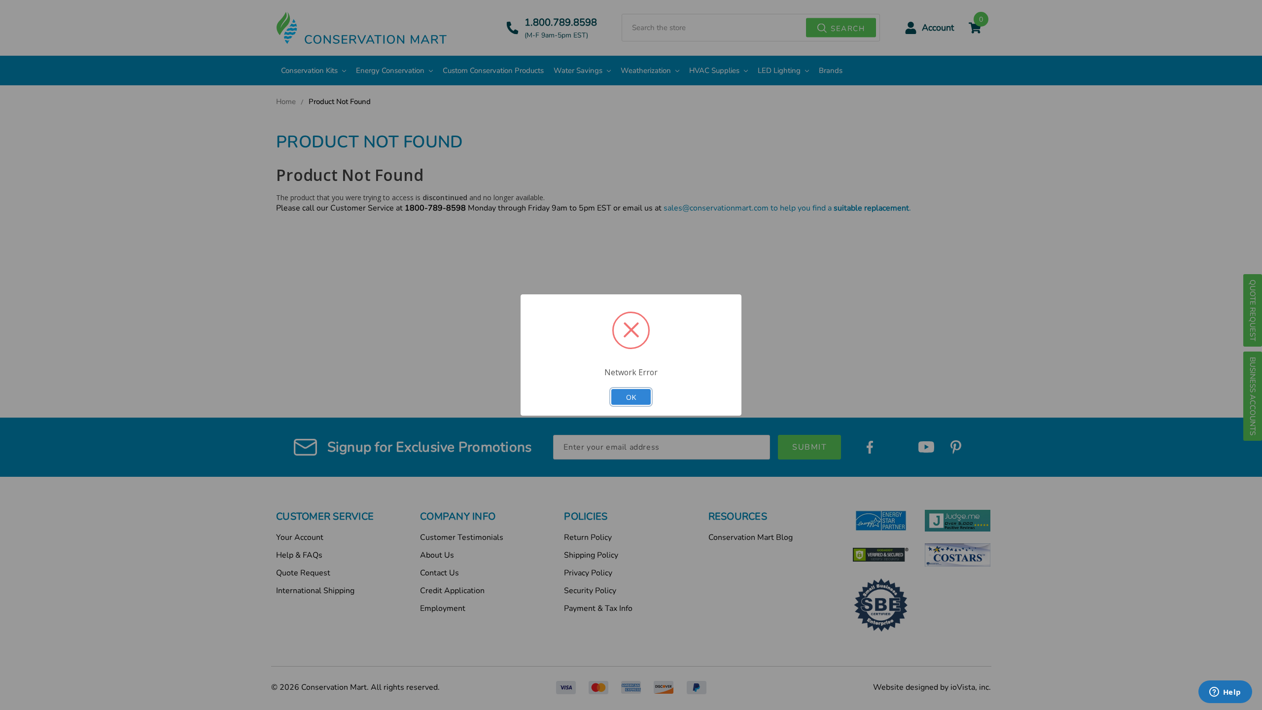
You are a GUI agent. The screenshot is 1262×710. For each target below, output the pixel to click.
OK (631, 397)
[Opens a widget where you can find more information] (1225, 692)
